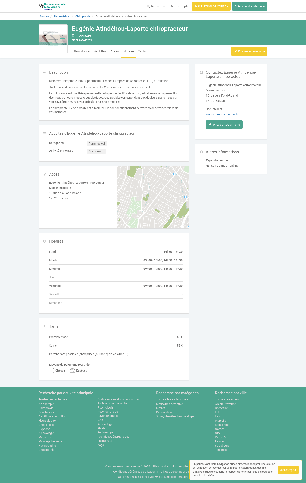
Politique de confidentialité (176, 471)
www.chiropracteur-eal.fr (222, 114)
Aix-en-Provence (225, 404)
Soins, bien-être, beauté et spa (175, 416)
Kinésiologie (46, 433)
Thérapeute (104, 440)
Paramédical (164, 412)
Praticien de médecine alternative (118, 399)
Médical (161, 408)
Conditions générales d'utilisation (134, 471)
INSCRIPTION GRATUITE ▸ (211, 6)
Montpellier (222, 424)
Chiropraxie (46, 408)
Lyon (218, 416)
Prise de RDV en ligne (226, 124)
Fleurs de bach (48, 420)
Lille (217, 412)
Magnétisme (47, 437)
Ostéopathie (46, 449)
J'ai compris (288, 470)
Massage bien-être (50, 441)
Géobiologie (46, 424)
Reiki (100, 420)
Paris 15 (220, 437)
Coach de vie (47, 412)
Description (82, 51)
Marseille (220, 420)
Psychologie (105, 407)
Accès (115, 51)
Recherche (158, 6)
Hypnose (44, 429)
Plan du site (160, 466)
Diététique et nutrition (52, 416)
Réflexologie (105, 424)
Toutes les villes (227, 399)
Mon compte (180, 6)
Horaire (128, 51)
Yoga (100, 445)
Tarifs (142, 51)
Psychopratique (107, 411)
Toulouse (221, 449)
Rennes (220, 441)
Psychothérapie (107, 415)
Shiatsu (102, 428)
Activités (100, 51)
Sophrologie (105, 432)
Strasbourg (222, 445)
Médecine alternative (169, 404)
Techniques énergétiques (113, 436)
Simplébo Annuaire (176, 476)
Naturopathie (47, 445)
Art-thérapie (46, 404)
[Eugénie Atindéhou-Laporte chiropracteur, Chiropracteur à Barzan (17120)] (53, 39)
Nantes (219, 429)
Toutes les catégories (172, 399)
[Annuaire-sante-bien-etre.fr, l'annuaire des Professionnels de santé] (52, 6)
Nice (218, 433)
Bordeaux (221, 408)
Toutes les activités (53, 399)
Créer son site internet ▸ (250, 6)
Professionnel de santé (112, 403)
